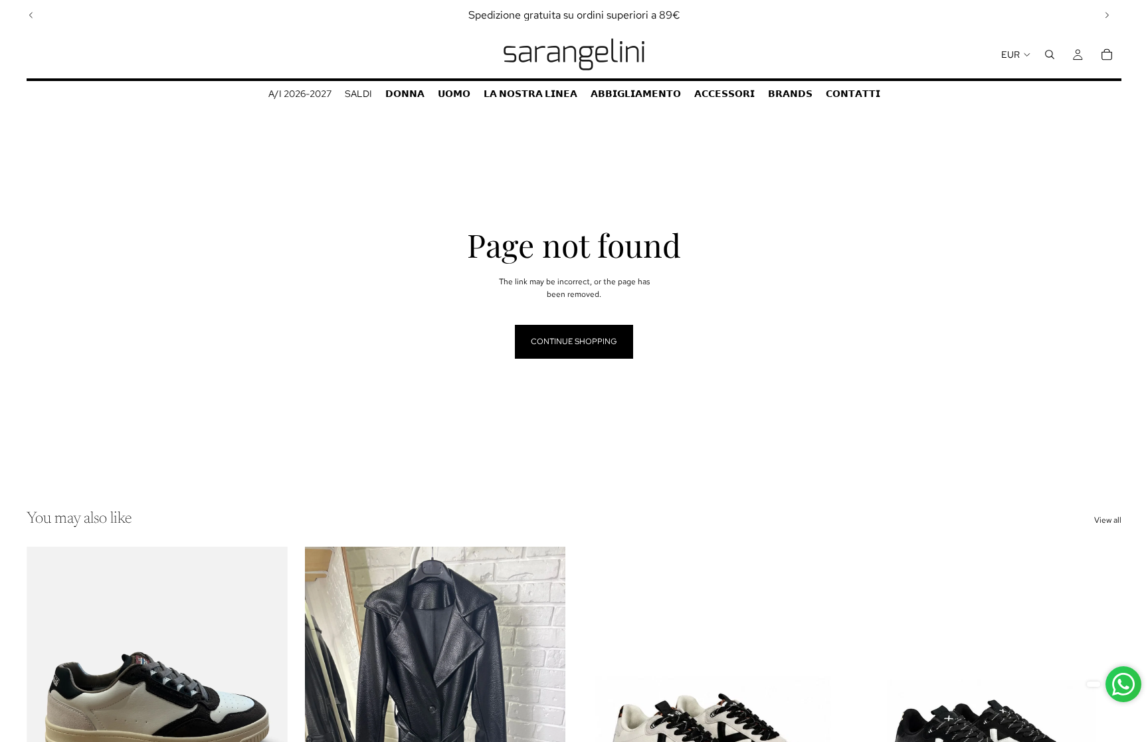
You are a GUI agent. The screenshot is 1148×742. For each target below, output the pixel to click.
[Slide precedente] (31, 15)
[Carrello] (1106, 54)
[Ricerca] (1049, 54)
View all (1107, 520)
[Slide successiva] (1106, 15)
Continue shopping (574, 341)
